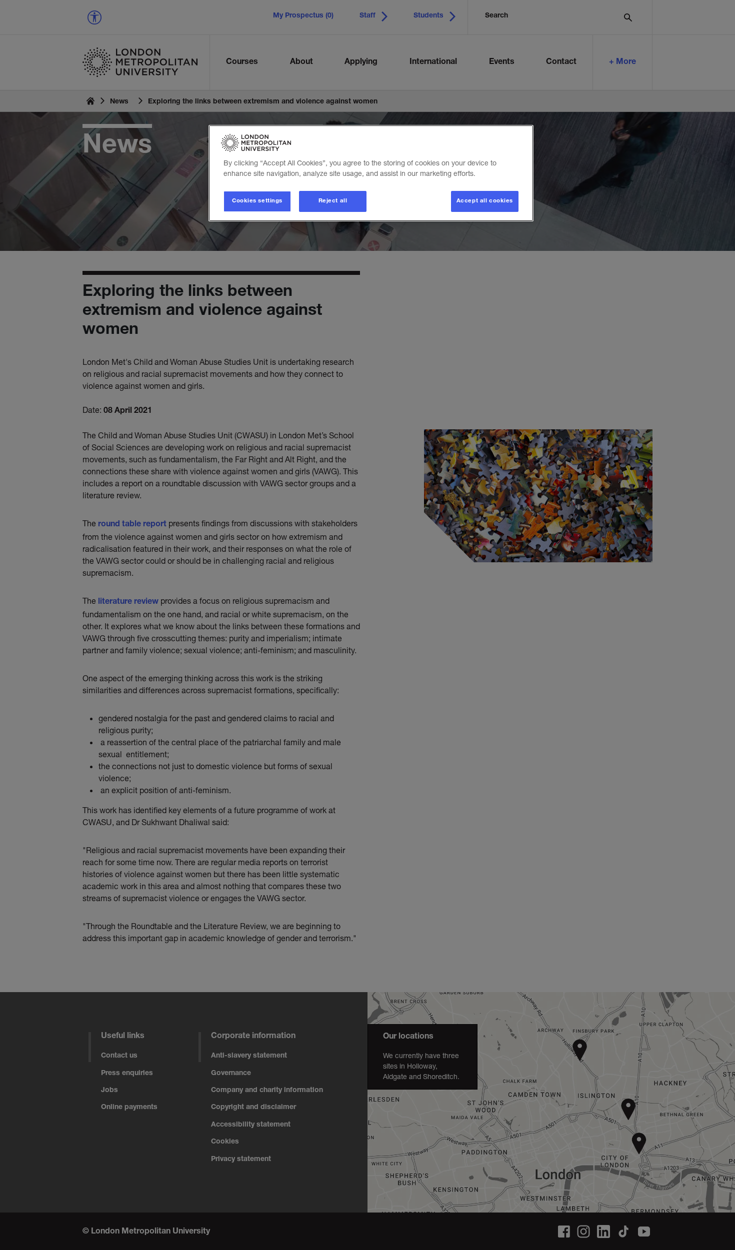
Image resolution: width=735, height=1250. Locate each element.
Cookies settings (257, 201)
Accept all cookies (484, 201)
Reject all (333, 201)
